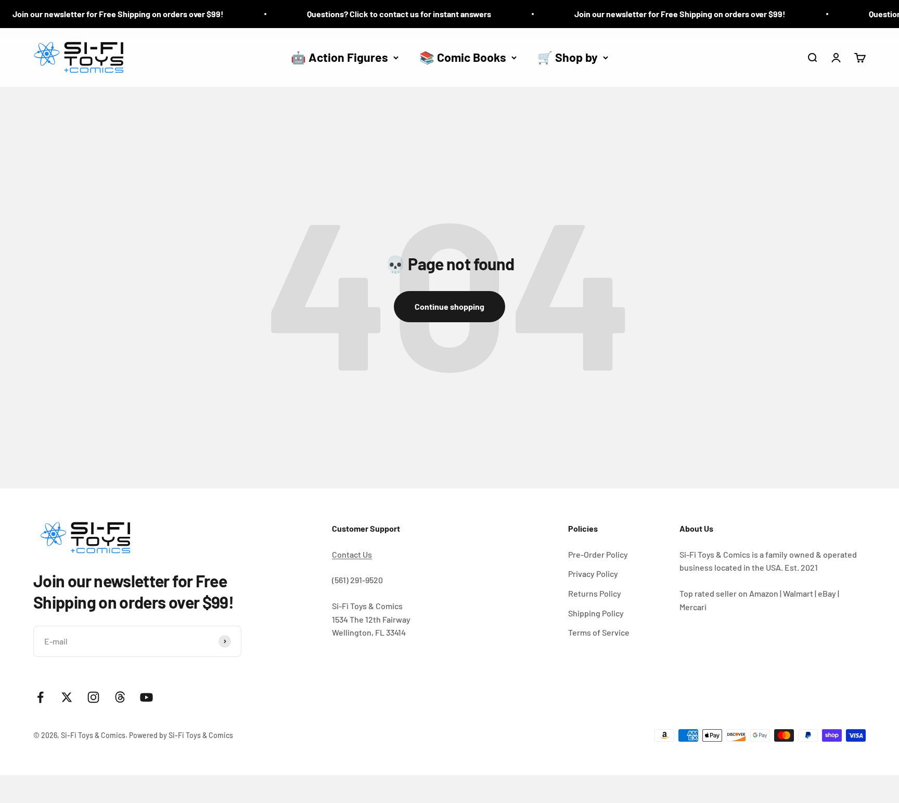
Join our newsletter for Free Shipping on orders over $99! (664, 14)
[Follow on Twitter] (67, 697)
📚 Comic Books (462, 57)
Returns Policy (594, 593)
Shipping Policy (596, 613)
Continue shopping (449, 306)
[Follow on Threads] (120, 697)
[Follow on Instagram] (93, 697)
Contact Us (352, 554)
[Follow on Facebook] (40, 697)
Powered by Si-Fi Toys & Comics (181, 735)
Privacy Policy (593, 573)
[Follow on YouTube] (146, 697)
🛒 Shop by (567, 57)
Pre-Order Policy (598, 554)
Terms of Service (599, 632)
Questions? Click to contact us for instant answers (383, 14)
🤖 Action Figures (339, 57)
